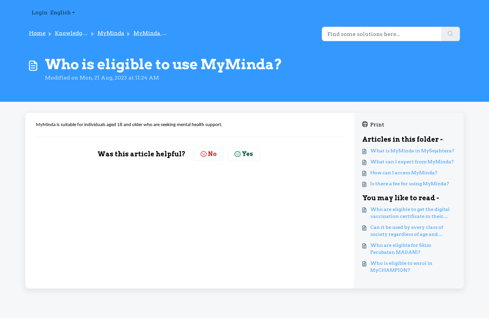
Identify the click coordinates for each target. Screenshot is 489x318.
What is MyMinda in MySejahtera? (412, 150)
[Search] (450, 34)
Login (40, 12)
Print (377, 124)
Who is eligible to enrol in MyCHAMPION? (401, 266)
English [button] (60, 12)
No (212, 153)
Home (37, 33)
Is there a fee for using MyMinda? (409, 183)
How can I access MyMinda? (403, 172)
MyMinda (110, 33)
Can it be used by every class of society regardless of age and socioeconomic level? (406, 231)
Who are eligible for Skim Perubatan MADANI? (400, 248)
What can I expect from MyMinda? (412, 161)
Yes (247, 153)
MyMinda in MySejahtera (168, 33)
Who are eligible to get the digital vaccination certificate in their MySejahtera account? (410, 213)
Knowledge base (76, 33)
